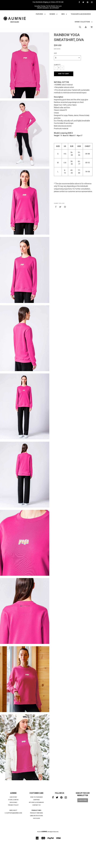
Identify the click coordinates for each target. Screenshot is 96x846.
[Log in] (86, 27)
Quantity (57, 64)
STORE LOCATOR (13, 799)
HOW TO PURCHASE (36, 797)
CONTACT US (36, 805)
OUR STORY (13, 797)
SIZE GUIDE (57, 49)
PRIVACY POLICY (13, 805)
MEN (63, 14)
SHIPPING (36, 799)
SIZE (55, 53)
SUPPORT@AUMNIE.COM (14, 813)
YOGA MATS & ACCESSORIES (81, 14)
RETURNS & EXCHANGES (36, 802)
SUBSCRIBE (82, 800)
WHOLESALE (13, 802)
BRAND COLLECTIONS (82, 22)
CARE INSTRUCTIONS (36, 815)
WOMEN (52, 14)
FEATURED (40, 14)
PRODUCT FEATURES (36, 813)
